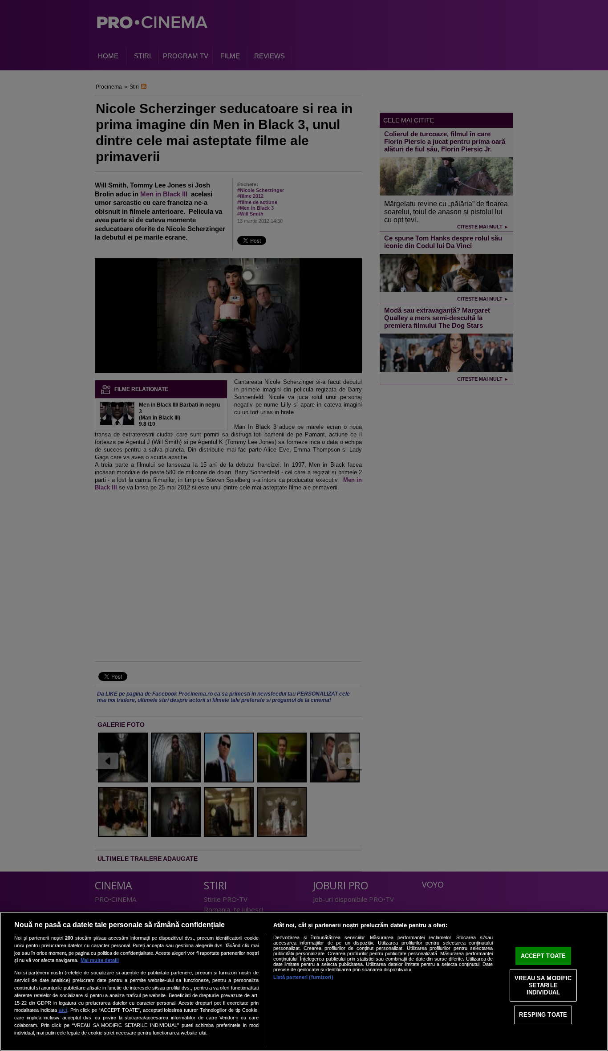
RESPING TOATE (543, 1014)
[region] (304, 981)
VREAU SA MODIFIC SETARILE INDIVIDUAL (543, 985)
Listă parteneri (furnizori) (303, 977)
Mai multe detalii (100, 960)
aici (63, 1010)
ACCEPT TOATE (543, 956)
